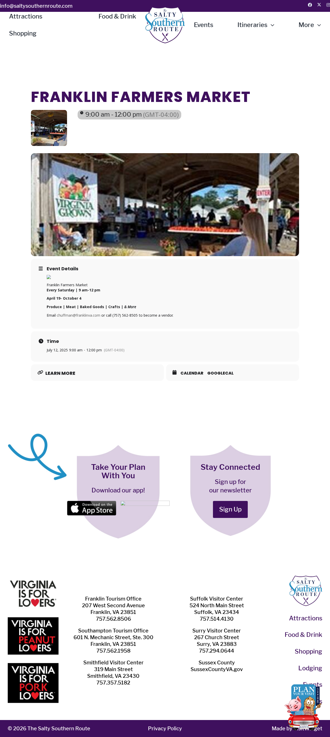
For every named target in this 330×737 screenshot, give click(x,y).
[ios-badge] (91, 503)
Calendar (191, 373)
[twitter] (319, 5)
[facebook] (310, 5)
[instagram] (328, 5)
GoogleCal (220, 373)
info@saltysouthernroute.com (36, 6)
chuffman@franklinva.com (78, 315)
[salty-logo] (165, 9)
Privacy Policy (165, 728)
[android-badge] (145, 503)
